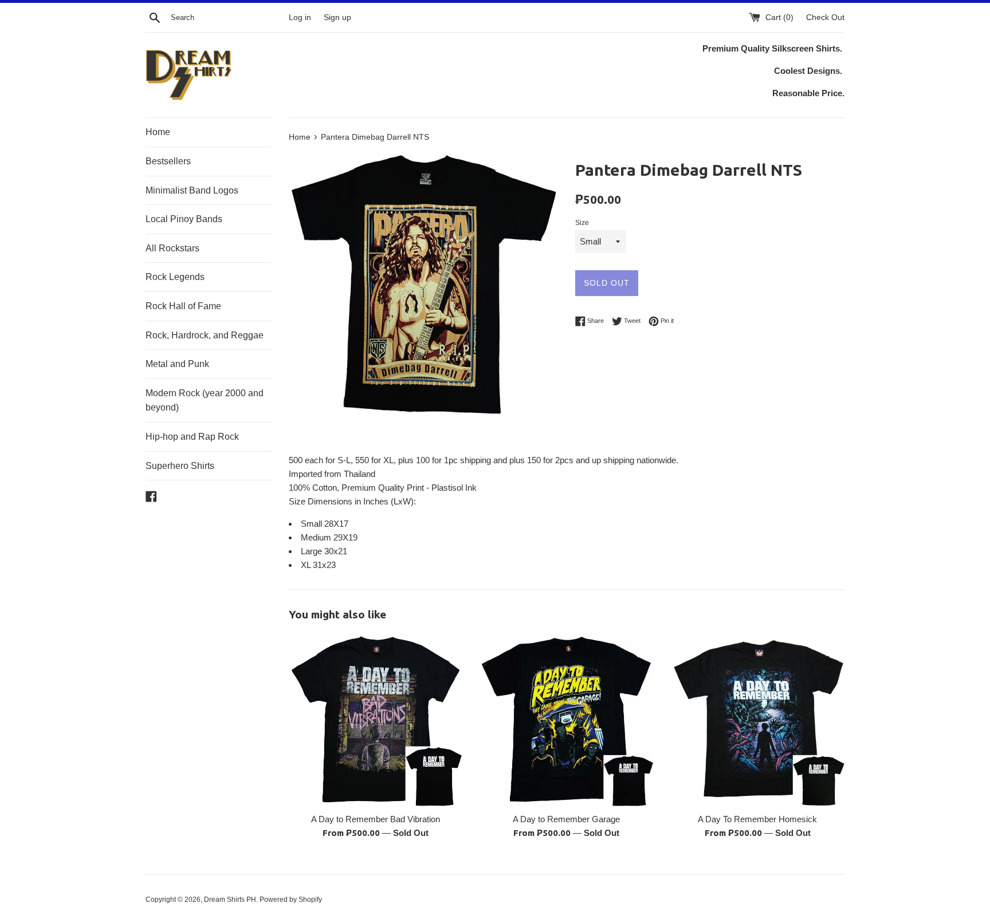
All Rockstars (172, 248)
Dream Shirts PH (230, 900)
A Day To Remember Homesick (757, 819)
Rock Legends (175, 277)
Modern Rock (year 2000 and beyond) (205, 400)
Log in (300, 17)
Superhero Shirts (180, 466)
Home (158, 132)
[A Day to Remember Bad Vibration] (375, 720)
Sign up (337, 17)
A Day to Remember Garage (566, 819)
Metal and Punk (177, 364)
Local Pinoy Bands (184, 219)
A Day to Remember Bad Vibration (375, 819)
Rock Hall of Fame (183, 306)
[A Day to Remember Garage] (566, 720)
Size (582, 223)
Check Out (825, 17)
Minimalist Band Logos (192, 190)
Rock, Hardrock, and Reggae (205, 335)
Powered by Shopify (291, 900)
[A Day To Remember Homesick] (757, 720)
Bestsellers (168, 161)
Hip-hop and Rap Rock (192, 436)
